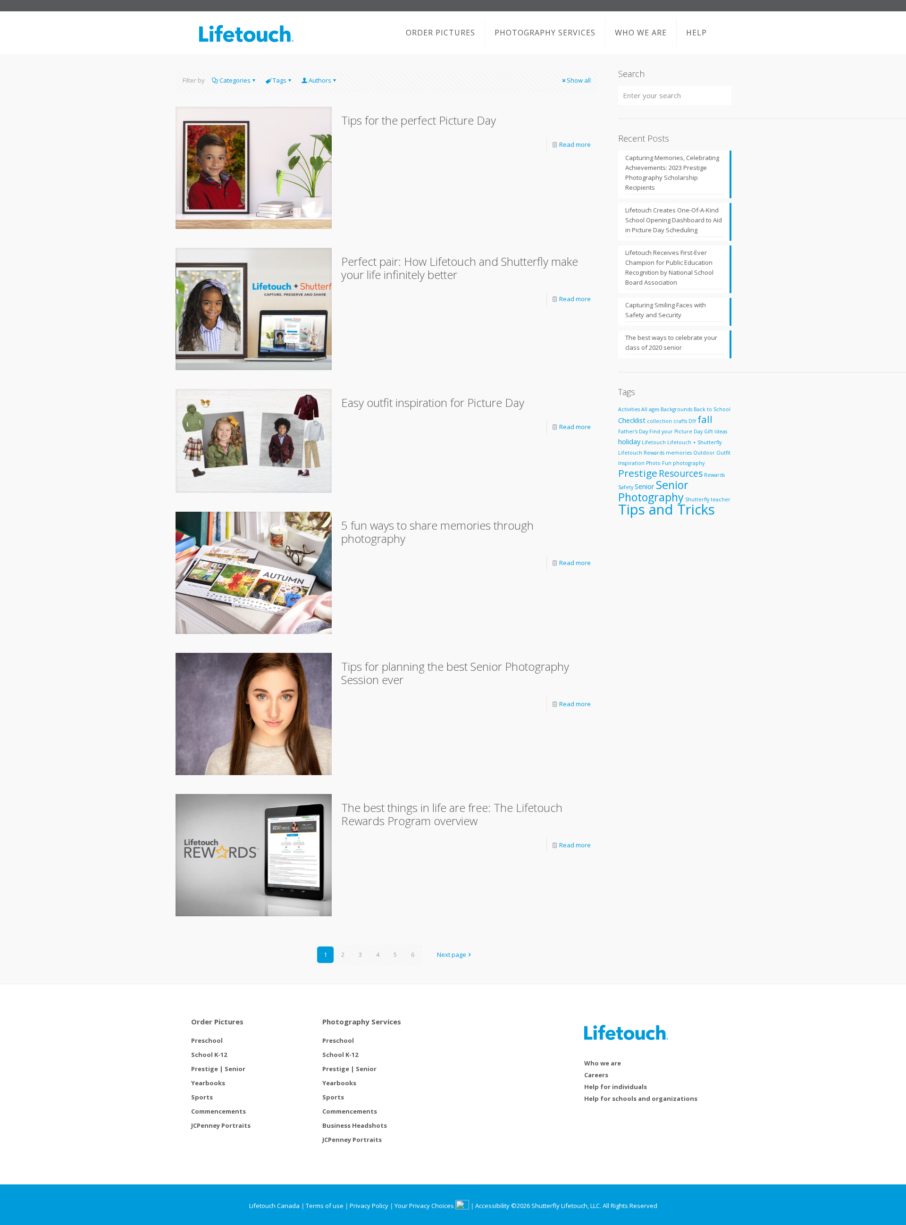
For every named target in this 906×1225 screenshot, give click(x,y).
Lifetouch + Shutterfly (694, 442)
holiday (629, 441)
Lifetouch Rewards (641, 452)
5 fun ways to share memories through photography (437, 531)
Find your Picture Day (676, 431)
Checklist (632, 420)
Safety (625, 487)
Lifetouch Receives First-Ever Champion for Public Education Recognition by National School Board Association (669, 267)
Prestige (637, 473)
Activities (629, 409)
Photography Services (361, 1021)
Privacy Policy (369, 1205)
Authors (320, 80)
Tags (279, 80)
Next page (451, 954)
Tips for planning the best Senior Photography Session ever (455, 673)
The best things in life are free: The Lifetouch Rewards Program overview (451, 814)
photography (689, 463)
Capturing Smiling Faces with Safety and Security (665, 310)
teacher (720, 499)
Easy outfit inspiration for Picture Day (432, 402)
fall (705, 419)
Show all (579, 80)
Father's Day (633, 431)
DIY (692, 421)
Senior (644, 486)
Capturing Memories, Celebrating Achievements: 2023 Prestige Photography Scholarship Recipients (672, 172)
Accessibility (492, 1205)
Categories (235, 80)
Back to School (712, 409)
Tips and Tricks (666, 509)
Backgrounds (676, 409)
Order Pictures (217, 1021)
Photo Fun (658, 463)
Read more (575, 144)
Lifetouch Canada (274, 1205)
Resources (681, 473)
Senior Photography (653, 491)
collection (659, 421)
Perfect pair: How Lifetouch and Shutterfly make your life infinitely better (459, 267)
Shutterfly (697, 499)
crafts (680, 421)
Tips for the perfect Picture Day (418, 120)
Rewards (714, 475)
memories (679, 452)
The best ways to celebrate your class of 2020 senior (671, 342)
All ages (650, 409)
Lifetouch (654, 442)
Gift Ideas (715, 431)
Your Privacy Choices (424, 1205)
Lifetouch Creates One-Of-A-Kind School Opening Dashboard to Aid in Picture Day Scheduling (673, 220)
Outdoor (704, 452)
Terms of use (325, 1205)
